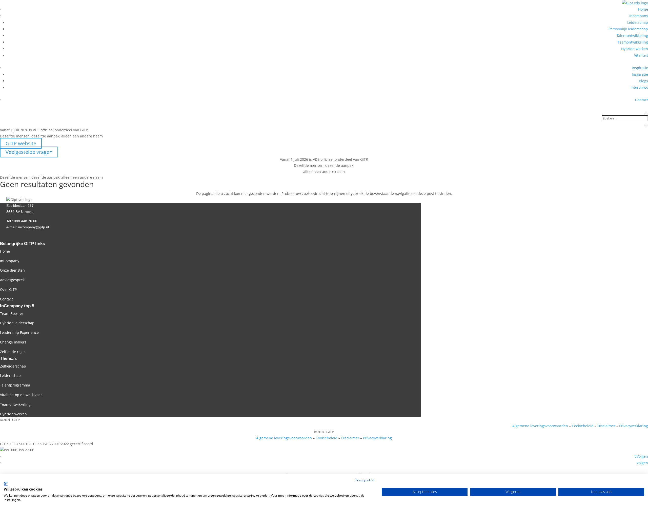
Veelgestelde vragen (29, 152)
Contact (641, 99)
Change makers (13, 342)
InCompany (9, 260)
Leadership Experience (19, 332)
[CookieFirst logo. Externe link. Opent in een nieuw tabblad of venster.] (6, 484)
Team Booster (11, 313)
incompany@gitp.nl (33, 227)
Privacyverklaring (633, 425)
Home (643, 9)
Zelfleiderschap (13, 366)
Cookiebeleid (583, 425)
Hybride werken (634, 48)
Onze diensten (12, 270)
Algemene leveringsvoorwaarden (540, 425)
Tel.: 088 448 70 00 (21, 221)
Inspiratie (640, 67)
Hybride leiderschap (17, 322)
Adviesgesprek (12, 279)
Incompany (638, 15)
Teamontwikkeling (632, 42)
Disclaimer (606, 425)
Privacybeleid (364, 480)
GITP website (21, 143)
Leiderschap (637, 22)
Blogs (643, 80)
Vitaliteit (641, 55)
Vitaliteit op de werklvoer (21, 394)
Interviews (639, 87)
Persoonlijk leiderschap (628, 29)
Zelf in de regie (13, 351)
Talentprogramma (15, 385)
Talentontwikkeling (632, 35)
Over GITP (8, 289)
